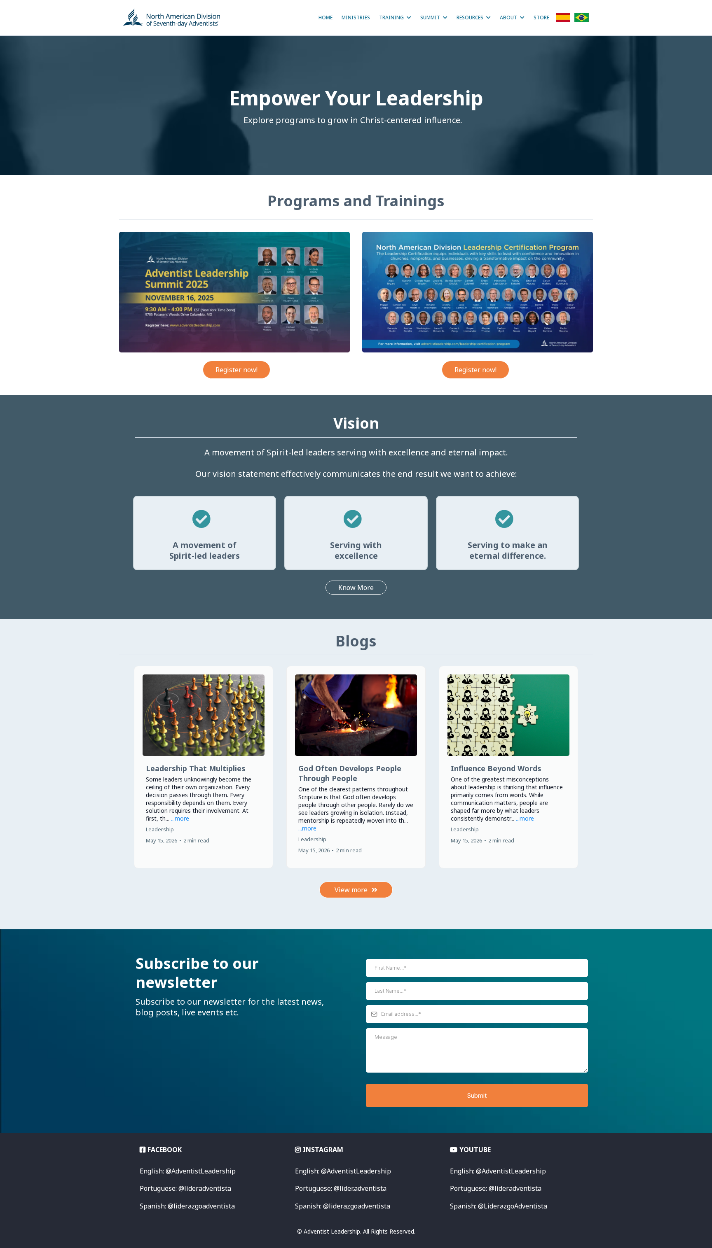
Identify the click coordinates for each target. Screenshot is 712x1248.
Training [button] (392, 17)
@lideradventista (495, 1188)
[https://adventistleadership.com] (171, 17)
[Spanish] (563, 19)
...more (180, 818)
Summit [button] (430, 17)
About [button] (509, 17)
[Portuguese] (581, 19)
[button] (203, 767)
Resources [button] (471, 17)
